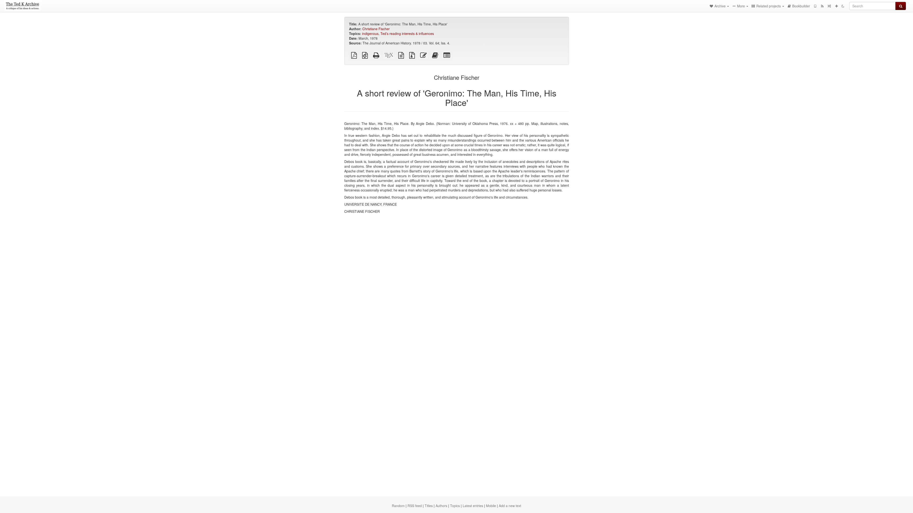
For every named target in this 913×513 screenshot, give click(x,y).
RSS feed (415, 505)
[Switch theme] (843, 6)
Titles (429, 505)
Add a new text (510, 505)
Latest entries (473, 505)
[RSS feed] (822, 6)
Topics (455, 505)
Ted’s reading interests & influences (407, 33)
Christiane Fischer (376, 28)
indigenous (370, 33)
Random (398, 505)
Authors (441, 505)
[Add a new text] (836, 6)
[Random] (829, 6)
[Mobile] (815, 6)
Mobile (491, 505)
